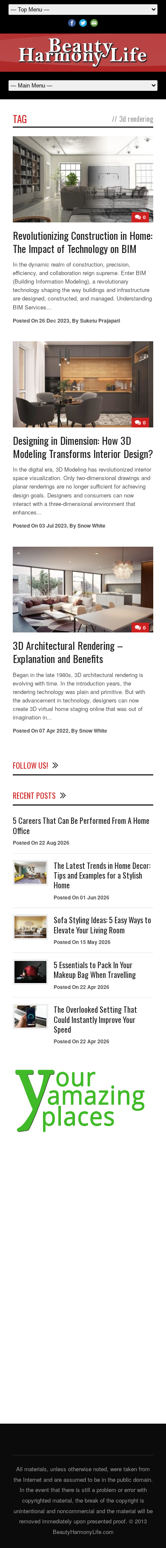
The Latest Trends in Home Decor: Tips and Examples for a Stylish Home (102, 875)
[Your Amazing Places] (83, 1132)
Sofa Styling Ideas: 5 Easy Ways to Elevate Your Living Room (102, 924)
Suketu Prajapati (100, 320)
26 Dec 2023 (54, 320)
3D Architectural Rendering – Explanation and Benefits (68, 652)
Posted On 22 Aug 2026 (41, 842)
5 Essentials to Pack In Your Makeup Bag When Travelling (95, 969)
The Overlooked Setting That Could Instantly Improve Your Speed (95, 1019)
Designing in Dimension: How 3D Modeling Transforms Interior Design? (83, 447)
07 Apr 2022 (54, 730)
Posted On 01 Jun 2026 (81, 897)
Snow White (91, 525)
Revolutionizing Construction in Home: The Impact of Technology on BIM (82, 242)
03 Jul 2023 (53, 525)
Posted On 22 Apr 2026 (81, 987)
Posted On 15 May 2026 (82, 942)
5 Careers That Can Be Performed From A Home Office (81, 825)
